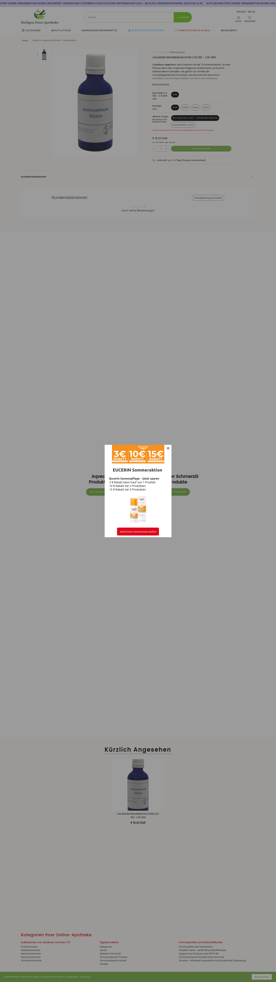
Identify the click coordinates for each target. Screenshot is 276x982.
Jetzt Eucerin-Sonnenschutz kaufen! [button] (138, 531)
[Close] (168, 448)
